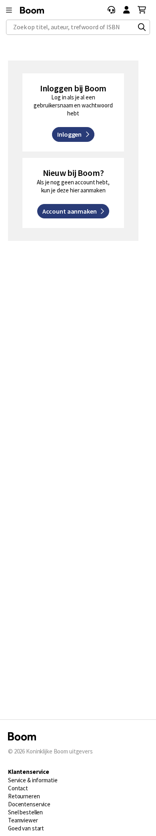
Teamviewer (23, 820)
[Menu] (9, 10)
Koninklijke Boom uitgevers (59, 751)
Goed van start (26, 828)
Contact (18, 788)
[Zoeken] (141, 27)
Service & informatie (32, 780)
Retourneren (24, 796)
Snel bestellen (25, 812)
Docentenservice (29, 804)
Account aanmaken (71, 211)
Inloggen (71, 134)
